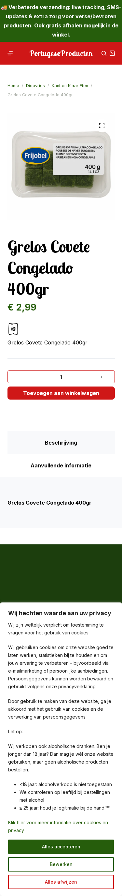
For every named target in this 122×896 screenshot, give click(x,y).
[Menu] (10, 53)
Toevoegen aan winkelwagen (61, 393)
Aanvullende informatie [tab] (61, 465)
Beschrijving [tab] (61, 442)
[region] (61, 749)
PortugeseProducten (61, 53)
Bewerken (61, 864)
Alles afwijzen (61, 882)
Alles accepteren (61, 846)
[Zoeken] (104, 53)
